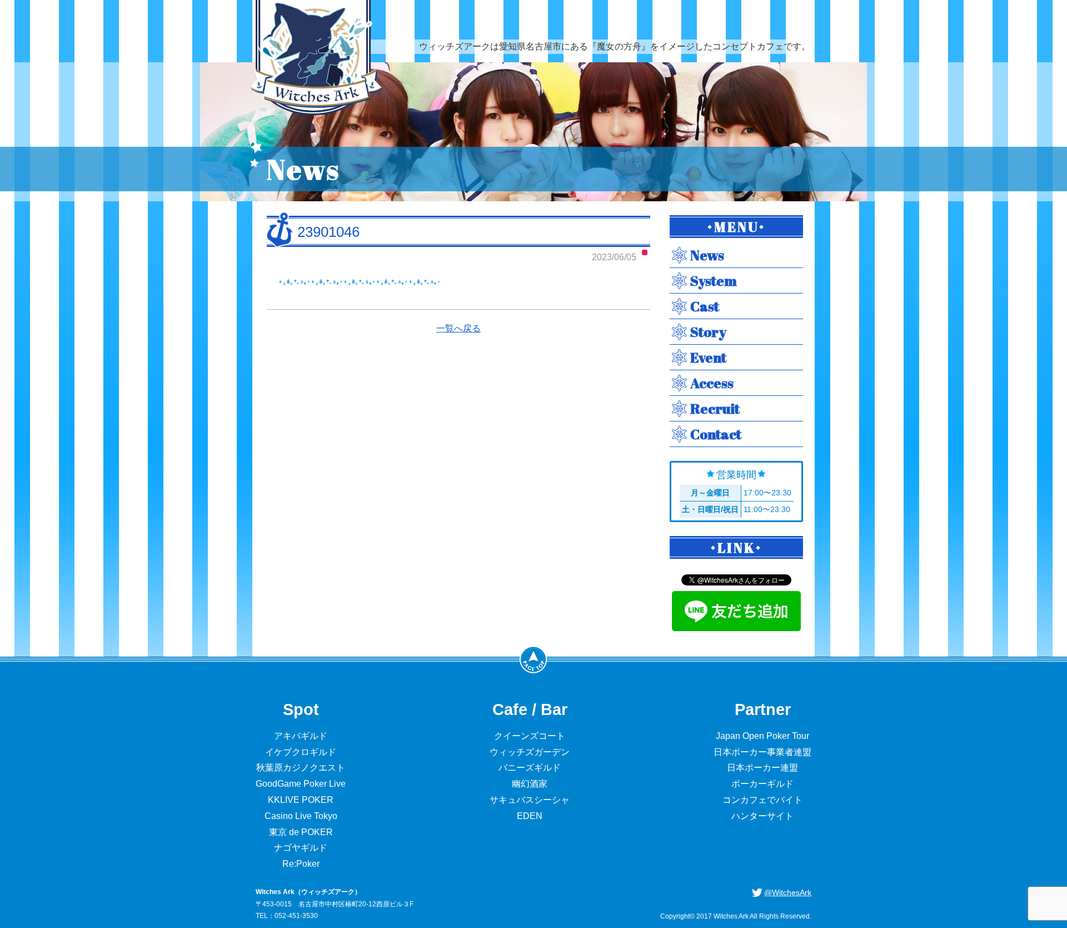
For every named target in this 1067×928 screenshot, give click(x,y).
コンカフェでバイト (762, 800)
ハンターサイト (762, 816)
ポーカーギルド (762, 783)
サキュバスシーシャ (530, 800)
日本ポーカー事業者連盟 (762, 752)
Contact (715, 434)
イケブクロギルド (300, 752)
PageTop (533, 659)
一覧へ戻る (458, 328)
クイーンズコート (529, 736)
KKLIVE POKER (300, 800)
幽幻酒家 (529, 783)
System (713, 280)
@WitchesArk (787, 892)
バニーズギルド (529, 767)
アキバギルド (300, 736)
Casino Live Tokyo (301, 816)
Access (712, 383)
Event (708, 357)
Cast (704, 306)
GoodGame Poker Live (301, 783)
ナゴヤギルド (300, 847)
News (707, 255)
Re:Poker (301, 864)
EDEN (529, 816)
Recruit (715, 408)
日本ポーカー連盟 (762, 767)
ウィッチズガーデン (530, 752)
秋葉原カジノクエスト (300, 767)
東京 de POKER (301, 832)
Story (708, 331)
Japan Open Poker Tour (762, 736)
